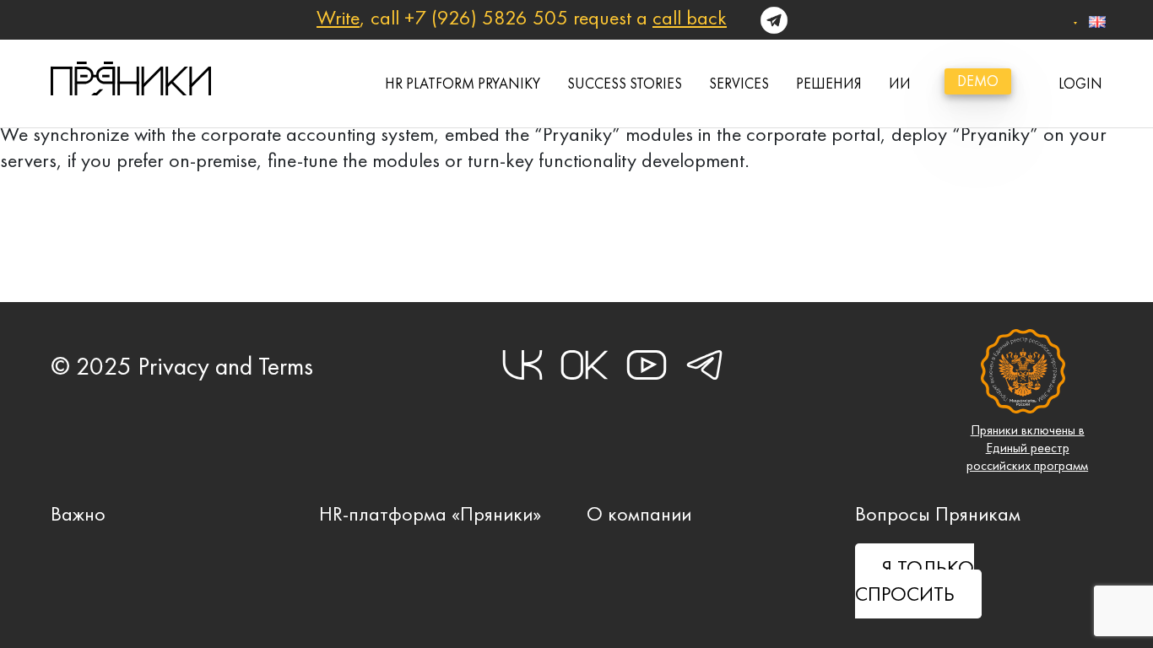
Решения (829, 83)
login (1080, 83)
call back (689, 18)
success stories (624, 83)
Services (739, 83)
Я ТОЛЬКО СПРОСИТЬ (914, 581)
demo (978, 81)
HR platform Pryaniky (462, 83)
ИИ (900, 83)
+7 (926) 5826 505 (486, 18)
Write (338, 18)
